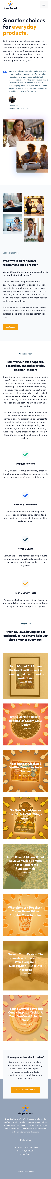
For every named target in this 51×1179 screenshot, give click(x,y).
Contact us (10, 327)
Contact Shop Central (25, 1090)
